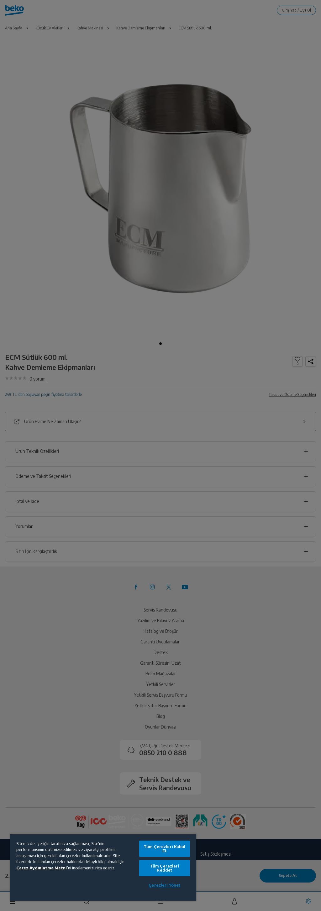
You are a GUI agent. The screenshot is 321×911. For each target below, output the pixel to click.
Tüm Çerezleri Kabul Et (164, 848)
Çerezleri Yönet (164, 885)
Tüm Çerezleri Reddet (164, 868)
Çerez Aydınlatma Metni (41, 867)
